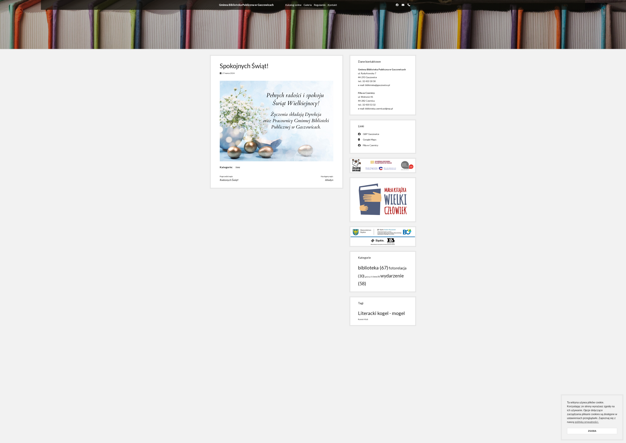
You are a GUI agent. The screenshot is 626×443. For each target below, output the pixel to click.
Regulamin (320, 4)
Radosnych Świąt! (229, 179)
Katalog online (293, 4)
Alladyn (329, 179)
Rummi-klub (363, 319)
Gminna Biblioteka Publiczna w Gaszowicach (246, 4)
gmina (369, 277)
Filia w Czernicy (370, 145)
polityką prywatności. (587, 422)
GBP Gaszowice (371, 134)
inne (238, 167)
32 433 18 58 (369, 81)
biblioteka (373, 267)
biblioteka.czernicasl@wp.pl (379, 108)
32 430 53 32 (369, 104)
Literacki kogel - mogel (381, 313)
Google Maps (369, 139)
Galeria (308, 4)
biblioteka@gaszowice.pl (377, 85)
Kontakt (332, 4)
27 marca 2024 (228, 73)
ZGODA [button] (592, 431)
